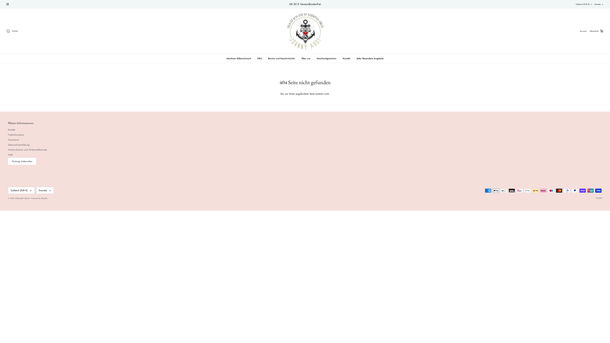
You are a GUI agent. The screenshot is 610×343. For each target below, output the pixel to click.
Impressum (13, 139)
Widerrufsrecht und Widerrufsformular (27, 149)
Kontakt (346, 58)
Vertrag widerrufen (22, 161)
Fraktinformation (16, 135)
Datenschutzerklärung (19, 145)
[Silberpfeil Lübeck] (305, 31)
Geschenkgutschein (326, 58)
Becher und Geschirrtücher (281, 58)
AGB (10, 155)
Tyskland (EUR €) (583, 4)
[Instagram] (7, 4)
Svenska (597, 4)
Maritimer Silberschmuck (239, 58)
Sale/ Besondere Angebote (370, 58)
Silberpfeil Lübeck (22, 198)
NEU (259, 58)
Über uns (306, 58)
